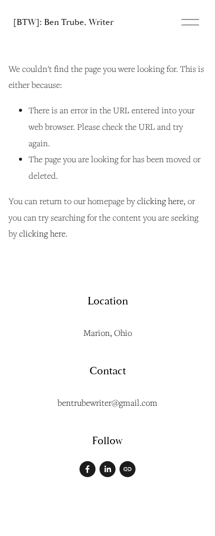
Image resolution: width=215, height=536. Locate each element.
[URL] (128, 469)
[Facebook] (88, 469)
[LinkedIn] (108, 469)
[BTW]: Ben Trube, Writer (63, 22)
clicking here (160, 201)
